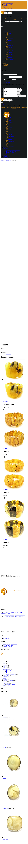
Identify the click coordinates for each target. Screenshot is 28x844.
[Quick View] (4, 410)
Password (6, 77)
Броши (18, 91)
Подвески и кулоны (21, 96)
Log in (14, 79)
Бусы (18, 93)
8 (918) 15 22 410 (13, 16)
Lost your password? (8, 82)
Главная (2, 160)
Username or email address (10, 73)
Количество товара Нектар (7, 351)
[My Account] (2, 25)
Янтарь (18, 88)
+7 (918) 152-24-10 (8, 616)
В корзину (3, 352)
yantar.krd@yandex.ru (9, 615)
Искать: (2, 21)
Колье (18, 94)
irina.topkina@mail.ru (20, 615)
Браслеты (19, 90)
